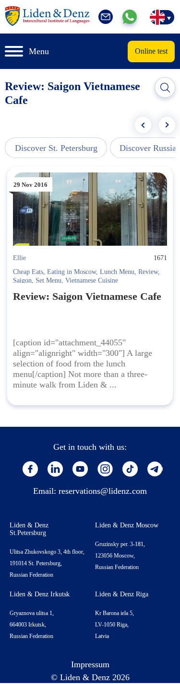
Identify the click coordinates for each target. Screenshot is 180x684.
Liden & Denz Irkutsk (40, 594)
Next (167, 125)
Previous (143, 125)
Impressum (90, 664)
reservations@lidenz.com (103, 491)
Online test (151, 51)
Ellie (19, 258)
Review (148, 271)
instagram (105, 469)
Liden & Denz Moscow (126, 525)
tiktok (130, 469)
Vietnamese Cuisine (91, 280)
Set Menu (48, 280)
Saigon (22, 280)
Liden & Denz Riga (121, 594)
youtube (80, 469)
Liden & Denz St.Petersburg (29, 529)
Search (165, 87)
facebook (30, 469)
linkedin (55, 469)
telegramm (155, 469)
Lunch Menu (117, 271)
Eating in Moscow (71, 271)
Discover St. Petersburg (56, 148)
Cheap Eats (28, 271)
